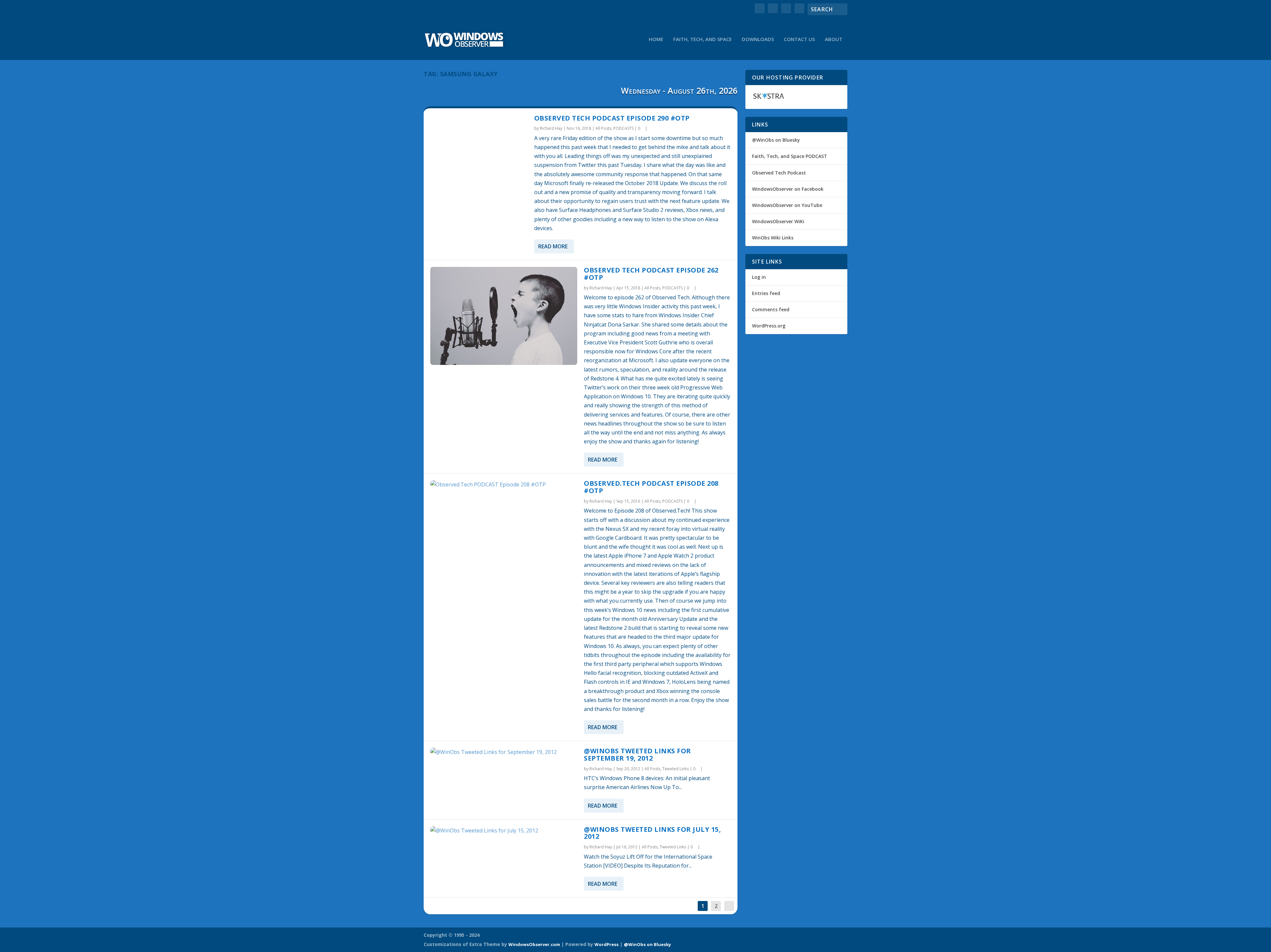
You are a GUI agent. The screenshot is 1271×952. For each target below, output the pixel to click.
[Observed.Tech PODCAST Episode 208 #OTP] (503, 484)
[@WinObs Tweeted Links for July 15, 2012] (503, 830)
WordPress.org (768, 326)
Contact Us (799, 39)
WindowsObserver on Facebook (788, 189)
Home (656, 39)
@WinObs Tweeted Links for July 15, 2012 (652, 833)
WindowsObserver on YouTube (787, 205)
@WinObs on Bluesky (776, 140)
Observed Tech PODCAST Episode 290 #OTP (612, 118)
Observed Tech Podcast (779, 173)
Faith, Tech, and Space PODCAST (789, 156)
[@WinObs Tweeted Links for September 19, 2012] (503, 752)
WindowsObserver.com (534, 944)
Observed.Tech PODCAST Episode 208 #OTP (651, 487)
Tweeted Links (675, 769)
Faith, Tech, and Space (702, 39)
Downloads (758, 39)
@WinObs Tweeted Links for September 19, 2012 (637, 754)
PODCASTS (623, 128)
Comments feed (770, 309)
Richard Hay (551, 128)
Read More (553, 246)
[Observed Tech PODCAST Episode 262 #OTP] (503, 316)
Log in (759, 277)
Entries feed (766, 293)
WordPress (606, 944)
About (833, 39)
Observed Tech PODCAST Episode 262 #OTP (651, 274)
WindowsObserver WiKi (778, 221)
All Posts (603, 128)
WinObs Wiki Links (772, 237)
